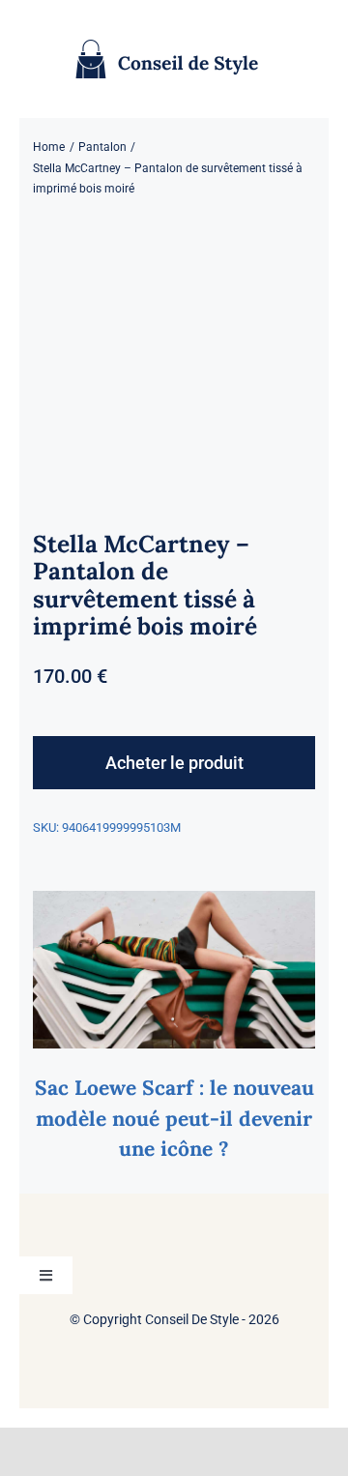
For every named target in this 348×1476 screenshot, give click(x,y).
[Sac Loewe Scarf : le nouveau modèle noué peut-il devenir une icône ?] (173, 904)
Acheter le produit (174, 763)
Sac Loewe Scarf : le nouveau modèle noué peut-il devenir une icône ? (174, 1118)
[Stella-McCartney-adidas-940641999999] (173, 360)
